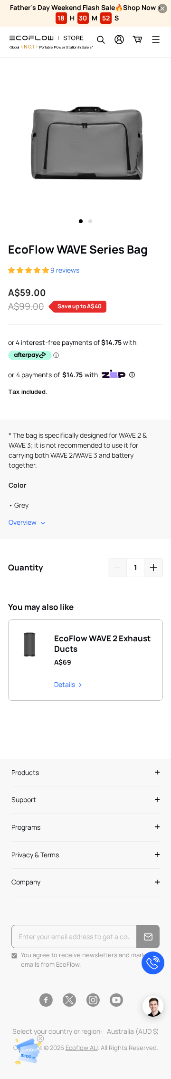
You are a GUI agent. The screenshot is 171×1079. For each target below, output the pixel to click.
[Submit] (148, 936)
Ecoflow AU (82, 1047)
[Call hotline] (153, 962)
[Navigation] (156, 39)
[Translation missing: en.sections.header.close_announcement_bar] (162, 8)
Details (64, 684)
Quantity (25, 567)
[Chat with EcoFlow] (152, 1006)
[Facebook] (46, 1000)
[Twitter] (69, 1000)
